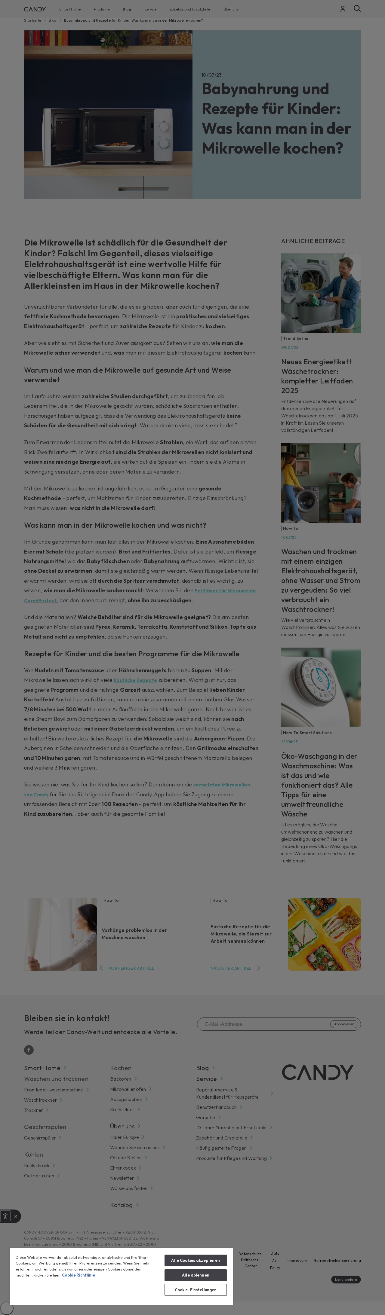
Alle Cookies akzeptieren (195, 1260)
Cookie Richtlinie (78, 1275)
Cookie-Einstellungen (196, 1289)
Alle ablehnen (195, 1275)
